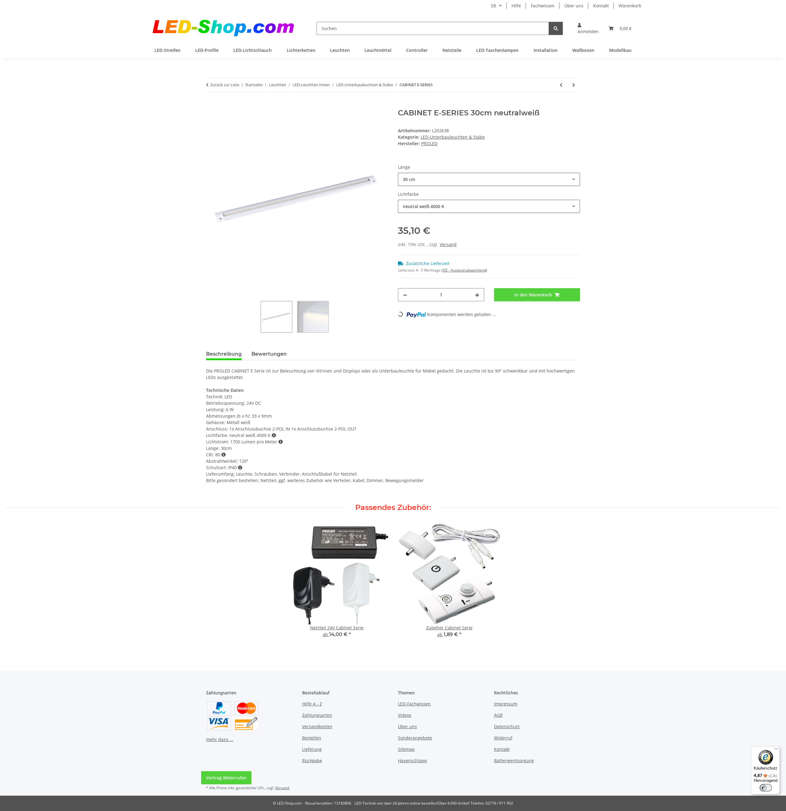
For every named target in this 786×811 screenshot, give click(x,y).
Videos (404, 715)
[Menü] (776, 750)
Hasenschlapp (412, 760)
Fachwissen (542, 6)
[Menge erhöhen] (477, 294)
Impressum (505, 704)
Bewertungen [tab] (269, 354)
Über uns (573, 6)
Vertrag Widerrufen (226, 778)
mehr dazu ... (219, 739)
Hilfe (516, 6)
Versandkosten (317, 726)
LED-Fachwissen (414, 704)
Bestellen (311, 738)
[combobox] (489, 179)
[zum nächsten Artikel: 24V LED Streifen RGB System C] (573, 84)
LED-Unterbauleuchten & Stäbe (453, 137)
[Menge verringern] (405, 294)
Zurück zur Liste (224, 84)
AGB (498, 715)
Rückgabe (312, 760)
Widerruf (503, 738)
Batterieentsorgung (514, 760)
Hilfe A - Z (312, 704)
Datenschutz (507, 726)
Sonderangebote (415, 738)
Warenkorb (630, 6)
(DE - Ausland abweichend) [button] (464, 270)
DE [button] (493, 6)
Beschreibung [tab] (224, 354)
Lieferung (312, 749)
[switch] (766, 787)
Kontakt (601, 6)
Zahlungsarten (317, 715)
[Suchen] (556, 28)
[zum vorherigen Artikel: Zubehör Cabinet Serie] (561, 84)
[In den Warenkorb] (211, 105)
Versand (448, 244)
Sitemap (406, 749)
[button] (588, 28)
